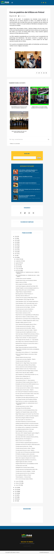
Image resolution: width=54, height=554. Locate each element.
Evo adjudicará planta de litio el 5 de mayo (25, 429)
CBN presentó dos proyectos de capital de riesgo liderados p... (19, 107)
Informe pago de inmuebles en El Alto (24, 284)
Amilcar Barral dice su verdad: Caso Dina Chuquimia (27, 415)
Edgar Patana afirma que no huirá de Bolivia (25, 289)
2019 (16, 249)
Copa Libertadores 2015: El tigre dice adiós (25, 299)
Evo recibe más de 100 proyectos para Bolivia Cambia (27, 452)
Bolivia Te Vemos (16, 552)
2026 (16, 236)
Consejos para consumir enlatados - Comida (25, 471)
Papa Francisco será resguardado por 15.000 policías (27, 314)
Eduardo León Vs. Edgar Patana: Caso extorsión (26, 363)
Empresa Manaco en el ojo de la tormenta (25, 395)
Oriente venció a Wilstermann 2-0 (23, 376)
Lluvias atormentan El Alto (21, 345)
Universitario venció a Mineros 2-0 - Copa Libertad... (27, 352)
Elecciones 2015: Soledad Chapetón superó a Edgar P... (28, 433)
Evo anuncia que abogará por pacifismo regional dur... (27, 455)
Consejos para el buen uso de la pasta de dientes (26, 280)
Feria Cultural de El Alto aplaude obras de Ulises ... (26, 324)
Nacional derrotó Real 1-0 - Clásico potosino (25, 380)
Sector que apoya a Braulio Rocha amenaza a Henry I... (28, 333)
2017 (16, 253)
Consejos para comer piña (21, 465)
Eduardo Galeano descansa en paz (23, 357)
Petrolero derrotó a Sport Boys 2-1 (23, 378)
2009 (16, 497)
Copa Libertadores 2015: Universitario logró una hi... (27, 303)
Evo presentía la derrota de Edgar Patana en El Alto (27, 370)
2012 (16, 491)
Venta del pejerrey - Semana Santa (23, 477)
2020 (16, 247)
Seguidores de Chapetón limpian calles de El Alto (26, 412)
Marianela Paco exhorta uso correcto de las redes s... (27, 343)
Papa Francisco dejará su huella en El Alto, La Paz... (27, 316)
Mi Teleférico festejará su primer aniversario (25, 454)
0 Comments (22, 16)
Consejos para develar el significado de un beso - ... (27, 332)
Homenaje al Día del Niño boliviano (23, 408)
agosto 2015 (18, 263)
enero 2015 (18, 485)
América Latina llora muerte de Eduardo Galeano (26, 366)
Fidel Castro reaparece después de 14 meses (25, 457)
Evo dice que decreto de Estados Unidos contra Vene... (28, 393)
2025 (16, 238)
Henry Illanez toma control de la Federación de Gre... (27, 341)
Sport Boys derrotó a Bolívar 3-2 (23, 295)
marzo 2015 (18, 481)
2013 (16, 489)
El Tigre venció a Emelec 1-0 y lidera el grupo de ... (27, 337)
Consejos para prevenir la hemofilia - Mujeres (25, 328)
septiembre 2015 (19, 261)
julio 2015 (18, 264)
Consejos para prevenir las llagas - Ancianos (25, 307)
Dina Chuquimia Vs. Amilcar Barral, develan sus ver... (27, 374)
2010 (16, 495)
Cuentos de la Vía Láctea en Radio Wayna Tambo (26, 297)
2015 (16, 257)
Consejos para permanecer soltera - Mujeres (25, 448)
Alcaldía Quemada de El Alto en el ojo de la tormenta (27, 423)
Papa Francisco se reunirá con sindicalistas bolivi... (27, 401)
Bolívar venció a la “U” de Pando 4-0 (23, 440)
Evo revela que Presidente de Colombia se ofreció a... (27, 391)
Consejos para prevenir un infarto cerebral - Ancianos (27, 387)
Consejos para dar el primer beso (23, 361)
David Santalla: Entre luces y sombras (24, 431)
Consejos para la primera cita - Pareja (24, 446)
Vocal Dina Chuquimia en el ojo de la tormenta (25, 421)
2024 (16, 240)
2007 (16, 500)
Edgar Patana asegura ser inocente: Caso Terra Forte (27, 413)
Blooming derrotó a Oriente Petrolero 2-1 (24, 293)
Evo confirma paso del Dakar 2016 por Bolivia (25, 364)
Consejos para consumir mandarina (23, 278)
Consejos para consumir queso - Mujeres (25, 389)
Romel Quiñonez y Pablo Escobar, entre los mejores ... (27, 425)
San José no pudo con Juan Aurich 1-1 (24, 419)
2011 (16, 493)
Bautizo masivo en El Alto (21, 282)
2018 (16, 251)
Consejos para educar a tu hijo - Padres (24, 406)
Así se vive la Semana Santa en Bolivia (24, 478)
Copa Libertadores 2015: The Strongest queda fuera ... (27, 301)
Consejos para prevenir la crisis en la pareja (25, 473)
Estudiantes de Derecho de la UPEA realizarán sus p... (27, 384)
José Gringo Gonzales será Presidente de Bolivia (26, 399)
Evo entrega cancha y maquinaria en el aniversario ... (27, 427)
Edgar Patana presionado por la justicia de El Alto (26, 347)
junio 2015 (18, 266)
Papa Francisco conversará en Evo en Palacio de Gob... (28, 318)
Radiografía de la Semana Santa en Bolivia (25, 467)
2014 (16, 487)
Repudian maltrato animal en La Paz (23, 322)
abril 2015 (18, 270)
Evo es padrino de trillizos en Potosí (23, 475)
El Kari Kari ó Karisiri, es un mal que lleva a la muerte (29, 190)
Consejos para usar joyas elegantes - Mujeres (25, 359)
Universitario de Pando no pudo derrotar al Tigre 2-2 (27, 382)
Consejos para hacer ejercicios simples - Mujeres (26, 330)
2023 (16, 242)
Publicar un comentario (15, 143)
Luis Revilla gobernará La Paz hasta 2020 (25, 435)
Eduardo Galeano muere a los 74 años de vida (26, 368)
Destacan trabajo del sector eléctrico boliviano (19, 132)
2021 (16, 246)
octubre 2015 (19, 259)
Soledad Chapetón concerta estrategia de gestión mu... (27, 288)
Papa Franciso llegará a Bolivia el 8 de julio (25, 417)
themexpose (46, 552)
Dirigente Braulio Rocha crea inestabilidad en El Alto (27, 463)
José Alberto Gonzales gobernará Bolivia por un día (27, 397)
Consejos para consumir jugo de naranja (24, 385)
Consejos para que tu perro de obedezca (24, 309)
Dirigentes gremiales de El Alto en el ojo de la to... (26, 459)
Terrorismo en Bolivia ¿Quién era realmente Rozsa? (27, 196)
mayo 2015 (18, 268)
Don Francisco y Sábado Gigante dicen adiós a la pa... (27, 320)
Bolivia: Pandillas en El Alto (25, 176)
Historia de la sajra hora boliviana (27, 183)
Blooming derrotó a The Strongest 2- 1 (24, 438)
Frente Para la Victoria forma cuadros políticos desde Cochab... (39, 107)
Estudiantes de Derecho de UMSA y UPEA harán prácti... (28, 444)
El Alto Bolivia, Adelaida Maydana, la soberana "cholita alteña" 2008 (28, 170)
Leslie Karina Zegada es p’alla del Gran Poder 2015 (27, 286)
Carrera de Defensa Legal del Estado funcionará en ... (27, 442)
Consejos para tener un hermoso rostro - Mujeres (26, 305)
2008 (16, 499)
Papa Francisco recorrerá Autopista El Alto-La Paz (26, 410)
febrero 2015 (19, 483)
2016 (16, 255)
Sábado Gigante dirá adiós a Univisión (24, 461)
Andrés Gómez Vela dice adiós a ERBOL (24, 372)
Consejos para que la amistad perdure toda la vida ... (27, 469)
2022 (16, 244)
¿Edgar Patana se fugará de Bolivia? (23, 291)
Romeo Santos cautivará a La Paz (23, 312)
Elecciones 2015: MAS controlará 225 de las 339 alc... (27, 436)
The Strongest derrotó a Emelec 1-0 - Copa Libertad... (27, 339)
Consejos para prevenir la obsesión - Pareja (25, 326)
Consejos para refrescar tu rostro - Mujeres (25, 450)
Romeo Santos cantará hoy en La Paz (24, 311)
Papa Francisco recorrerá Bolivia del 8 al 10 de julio (27, 335)
